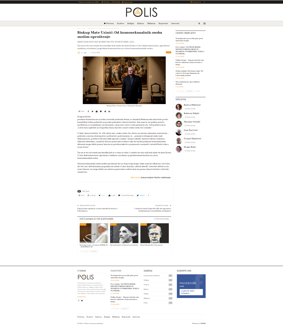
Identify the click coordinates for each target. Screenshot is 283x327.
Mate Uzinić (135, 177)
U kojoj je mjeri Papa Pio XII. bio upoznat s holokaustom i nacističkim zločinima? (153, 209)
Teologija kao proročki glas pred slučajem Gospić (189, 39)
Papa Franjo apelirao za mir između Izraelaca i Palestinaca (97, 209)
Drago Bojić (190, 147)
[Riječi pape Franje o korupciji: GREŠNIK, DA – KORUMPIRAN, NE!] (94, 233)
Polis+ (168, 52)
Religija (130, 23)
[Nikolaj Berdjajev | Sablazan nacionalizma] (124, 233)
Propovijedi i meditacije (152, 275)
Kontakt (117, 2)
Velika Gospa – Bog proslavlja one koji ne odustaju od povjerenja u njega (190, 62)
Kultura (140, 23)
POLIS (203, 323)
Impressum (128, 2)
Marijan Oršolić (192, 122)
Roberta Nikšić (191, 113)
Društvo (120, 23)
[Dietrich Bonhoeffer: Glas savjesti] (154, 233)
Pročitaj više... (81, 297)
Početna (107, 2)
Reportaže (163, 23)
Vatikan (146, 294)
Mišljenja (151, 23)
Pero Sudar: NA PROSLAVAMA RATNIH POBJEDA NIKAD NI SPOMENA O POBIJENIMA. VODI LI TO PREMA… (190, 50)
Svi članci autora (190, 108)
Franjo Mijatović (192, 138)
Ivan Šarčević (191, 130)
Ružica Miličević (192, 105)
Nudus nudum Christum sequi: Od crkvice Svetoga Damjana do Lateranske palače (189, 73)
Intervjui (175, 23)
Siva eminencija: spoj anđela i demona (188, 82)
